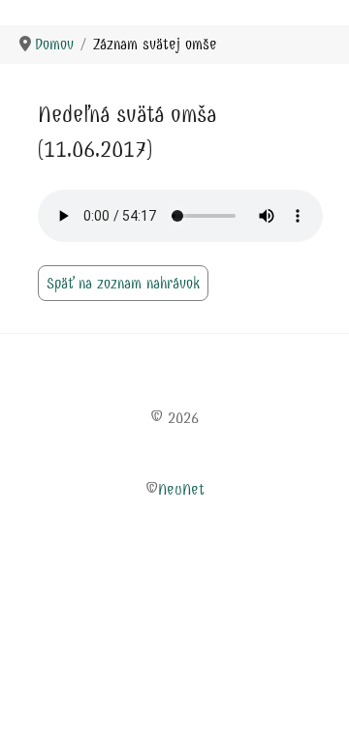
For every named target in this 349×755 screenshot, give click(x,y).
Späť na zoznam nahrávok (123, 283)
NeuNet (181, 489)
